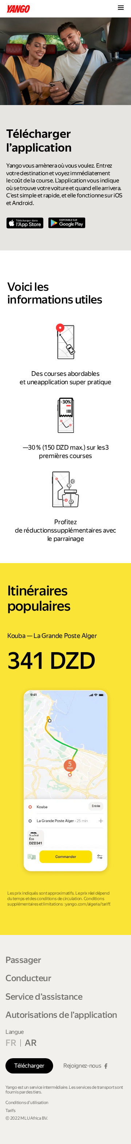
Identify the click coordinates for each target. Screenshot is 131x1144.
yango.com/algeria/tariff (87, 904)
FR (10, 1043)
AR (30, 1043)
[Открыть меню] (120, 8)
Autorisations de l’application (61, 1015)
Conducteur (28, 978)
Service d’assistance (43, 997)
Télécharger (29, 1065)
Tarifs (10, 1110)
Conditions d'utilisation (26, 1102)
